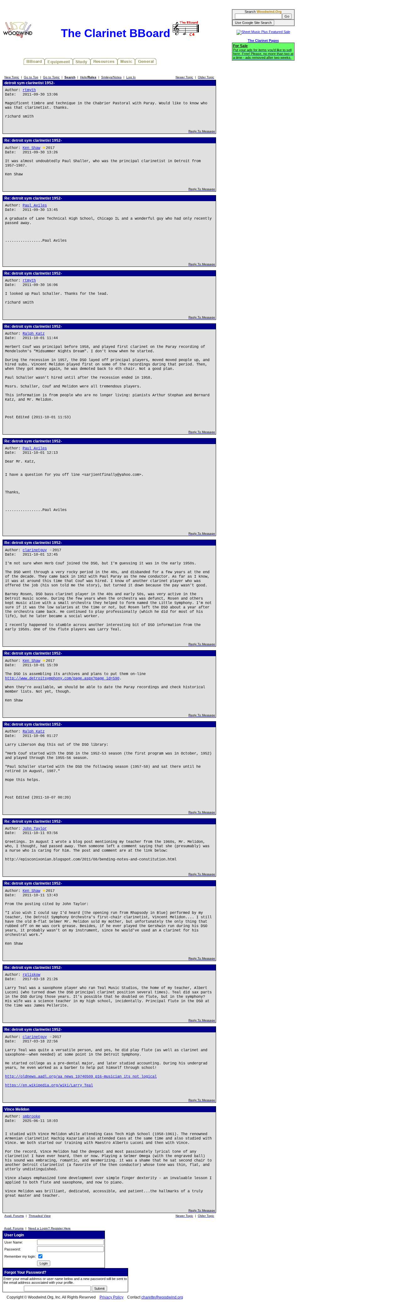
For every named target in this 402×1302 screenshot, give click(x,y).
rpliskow (31, 975)
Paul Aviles (35, 205)
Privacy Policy (111, 1297)
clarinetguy (35, 550)
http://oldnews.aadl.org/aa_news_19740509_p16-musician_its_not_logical (81, 1076)
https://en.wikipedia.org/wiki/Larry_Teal (49, 1085)
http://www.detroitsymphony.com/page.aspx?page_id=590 (62, 678)
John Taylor (35, 829)
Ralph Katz (34, 334)
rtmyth (29, 90)
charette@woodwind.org (162, 1297)
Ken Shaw (31, 148)
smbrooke (31, 1116)
